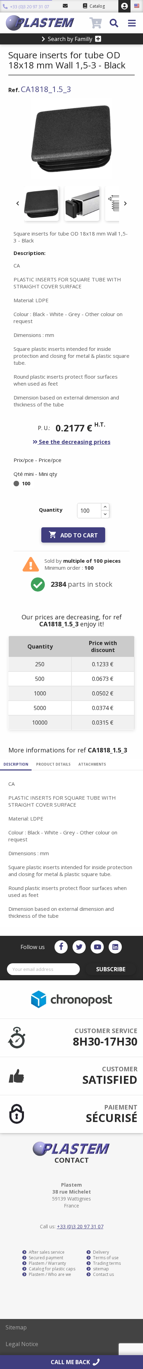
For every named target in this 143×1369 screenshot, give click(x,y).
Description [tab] (15, 764)
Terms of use (105, 1258)
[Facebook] (61, 947)
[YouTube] (97, 947)
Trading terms (106, 1263)
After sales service (46, 1252)
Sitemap (16, 1327)
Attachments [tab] (92, 764)
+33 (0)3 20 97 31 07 (29, 7)
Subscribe (110, 969)
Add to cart (73, 534)
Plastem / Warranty (47, 1263)
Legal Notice (22, 1344)
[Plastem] (47, 23)
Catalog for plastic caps (51, 1269)
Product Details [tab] (53, 764)
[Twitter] (79, 947)
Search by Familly (70, 39)
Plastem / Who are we (49, 1274)
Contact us (103, 1274)
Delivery (100, 1252)
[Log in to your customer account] (124, 6)
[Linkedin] (115, 947)
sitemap (100, 1269)
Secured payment (45, 1258)
